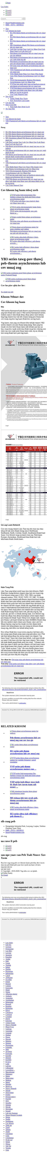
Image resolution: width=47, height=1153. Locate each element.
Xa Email (4, 875)
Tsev (7, 29)
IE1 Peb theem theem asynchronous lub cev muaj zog (24, 132)
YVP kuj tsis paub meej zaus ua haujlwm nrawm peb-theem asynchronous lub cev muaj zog (27, 85)
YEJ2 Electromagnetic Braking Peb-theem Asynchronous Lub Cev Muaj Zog (25, 81)
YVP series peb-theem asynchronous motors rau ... (23, 767)
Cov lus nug (9, 103)
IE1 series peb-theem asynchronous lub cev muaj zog (24, 752)
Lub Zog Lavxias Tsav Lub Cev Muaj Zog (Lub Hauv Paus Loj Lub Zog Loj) (27, 50)
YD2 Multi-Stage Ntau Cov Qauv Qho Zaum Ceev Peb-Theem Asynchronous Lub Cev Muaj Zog (27, 76)
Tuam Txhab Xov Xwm (18, 98)
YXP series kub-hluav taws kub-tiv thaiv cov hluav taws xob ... (24, 202)
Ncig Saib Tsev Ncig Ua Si (20, 107)
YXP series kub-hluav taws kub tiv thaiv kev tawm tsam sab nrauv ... (24, 784)
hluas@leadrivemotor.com (14, 832)
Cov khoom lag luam (13, 31)
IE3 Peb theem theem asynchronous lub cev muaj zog (24, 136)
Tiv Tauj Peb (10, 109)
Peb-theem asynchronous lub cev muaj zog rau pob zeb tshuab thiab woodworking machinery (27, 63)
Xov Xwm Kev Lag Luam (19, 101)
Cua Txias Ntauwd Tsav (19, 94)
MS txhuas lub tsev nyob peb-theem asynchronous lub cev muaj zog (24, 800)
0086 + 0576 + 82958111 (14, 830)
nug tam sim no (6, 867)
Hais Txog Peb (10, 105)
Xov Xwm (9, 96)
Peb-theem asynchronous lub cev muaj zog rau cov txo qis (25, 738)
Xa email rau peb (7, 292)
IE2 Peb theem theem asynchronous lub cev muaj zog (24, 134)
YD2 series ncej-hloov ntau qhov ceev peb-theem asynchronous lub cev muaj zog (22, 665)
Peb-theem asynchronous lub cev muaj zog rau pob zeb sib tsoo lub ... (25, 232)
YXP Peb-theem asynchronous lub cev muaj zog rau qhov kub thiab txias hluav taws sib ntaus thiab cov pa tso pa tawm (27, 90)
